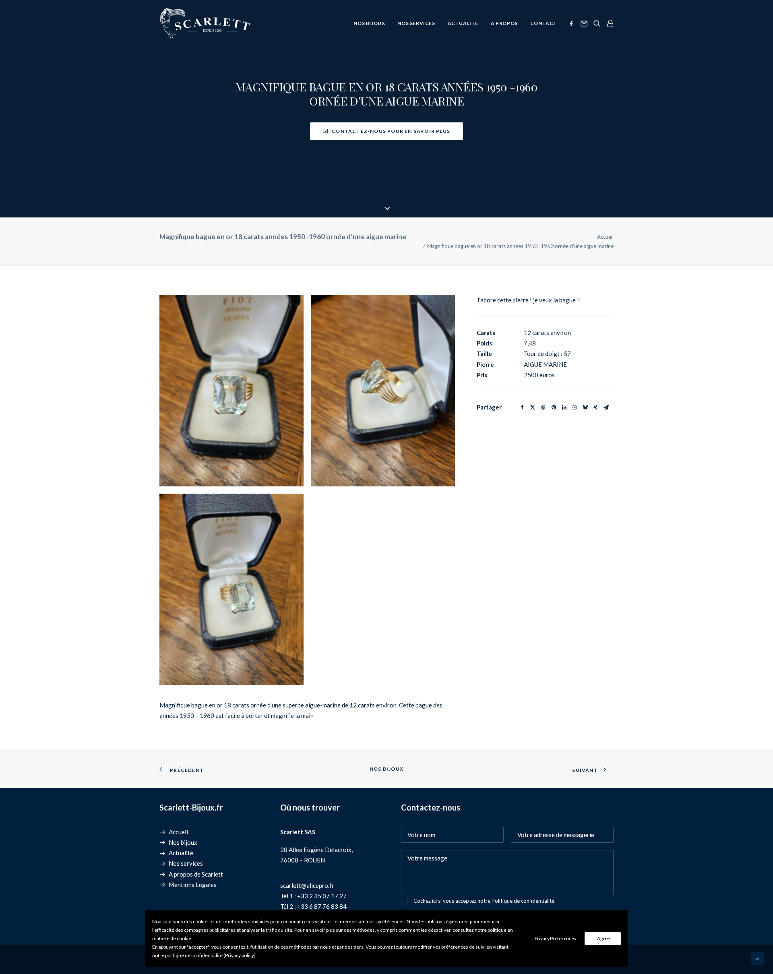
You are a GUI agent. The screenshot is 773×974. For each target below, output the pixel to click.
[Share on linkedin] (564, 407)
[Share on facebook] (522, 407)
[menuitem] (369, 23)
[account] (609, 23)
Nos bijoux (369, 23)
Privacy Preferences (555, 938)
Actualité (463, 23)
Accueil (605, 237)
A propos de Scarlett (196, 874)
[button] (573, 23)
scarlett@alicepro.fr (307, 885)
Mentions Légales (193, 884)
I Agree (602, 938)
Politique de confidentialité (523, 900)
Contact (543, 23)
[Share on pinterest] (553, 407)
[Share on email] (606, 407)
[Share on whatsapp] (574, 407)
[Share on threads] (543, 407)
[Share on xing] (595, 407)
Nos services (416, 23)
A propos (504, 23)
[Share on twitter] (532, 407)
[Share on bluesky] (585, 407)
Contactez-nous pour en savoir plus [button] (391, 131)
